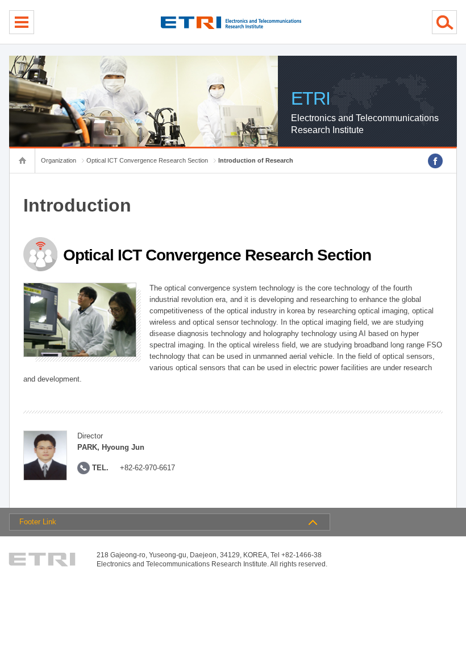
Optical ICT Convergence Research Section (147, 160)
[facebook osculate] (435, 161)
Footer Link (37, 521)
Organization (58, 160)
